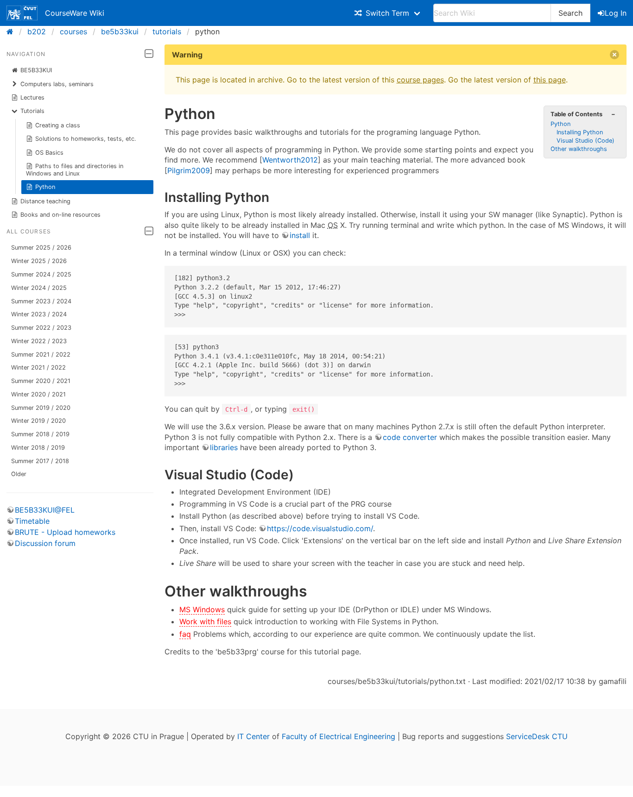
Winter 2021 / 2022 (38, 367)
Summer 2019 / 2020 (40, 407)
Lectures (32, 97)
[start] (12, 31)
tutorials (166, 31)
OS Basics (49, 152)
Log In (616, 13)
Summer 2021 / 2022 (40, 354)
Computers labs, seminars (57, 84)
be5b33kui (120, 31)
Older (18, 474)
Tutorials (32, 110)
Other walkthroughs (579, 148)
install (300, 235)
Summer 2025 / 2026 (41, 247)
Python (45, 186)
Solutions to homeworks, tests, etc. (85, 138)
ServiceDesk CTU (537, 736)
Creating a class (57, 125)
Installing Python (580, 132)
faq (185, 634)
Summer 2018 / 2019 (40, 434)
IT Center (253, 736)
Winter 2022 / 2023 (39, 341)
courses (73, 31)
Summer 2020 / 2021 (40, 380)
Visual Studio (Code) (585, 140)
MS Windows (202, 609)
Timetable (32, 521)
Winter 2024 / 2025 (39, 287)
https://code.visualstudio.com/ (320, 528)
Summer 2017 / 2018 (40, 461)
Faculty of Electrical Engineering (338, 736)
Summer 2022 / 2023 (41, 327)
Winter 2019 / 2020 (38, 420)
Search (570, 13)
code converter (410, 437)
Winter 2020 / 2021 (38, 394)
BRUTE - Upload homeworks (65, 532)
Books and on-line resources (60, 214)
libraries (224, 447)
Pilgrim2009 (188, 170)
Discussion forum (45, 543)
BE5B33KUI (36, 70)
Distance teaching (45, 201)
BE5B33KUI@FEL (45, 510)
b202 (36, 31)
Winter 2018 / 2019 (38, 447)
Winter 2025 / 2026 (39, 260)
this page (549, 79)
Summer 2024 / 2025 (41, 274)
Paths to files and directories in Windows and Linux (75, 170)
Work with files (205, 621)
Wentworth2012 (290, 159)
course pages (420, 79)
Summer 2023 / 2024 (41, 301)
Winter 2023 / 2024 (39, 314)
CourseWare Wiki (74, 13)
